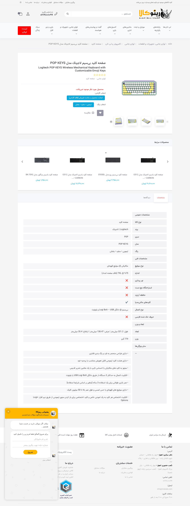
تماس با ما (28, 2)
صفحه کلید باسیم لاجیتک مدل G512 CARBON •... (148, 176)
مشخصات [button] (161, 197)
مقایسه (87, 113)
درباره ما (36, 2)
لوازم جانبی (101, 78)
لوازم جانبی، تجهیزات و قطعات (69, 29)
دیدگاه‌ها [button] (146, 197)
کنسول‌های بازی (112, 29)
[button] (28, 14)
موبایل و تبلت (139, 27)
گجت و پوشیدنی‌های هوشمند (93, 29)
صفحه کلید (90, 78)
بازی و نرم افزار (49, 29)
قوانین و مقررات (46, 2)
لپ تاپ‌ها (167, 27)
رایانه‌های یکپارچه (156, 29)
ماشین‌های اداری (127, 29)
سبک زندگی (37, 29)
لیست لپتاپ (24, 30)
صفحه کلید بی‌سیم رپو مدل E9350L (112, 174)
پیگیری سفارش (70, 2)
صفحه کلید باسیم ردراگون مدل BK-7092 (42, 174)
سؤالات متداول (58, 2)
